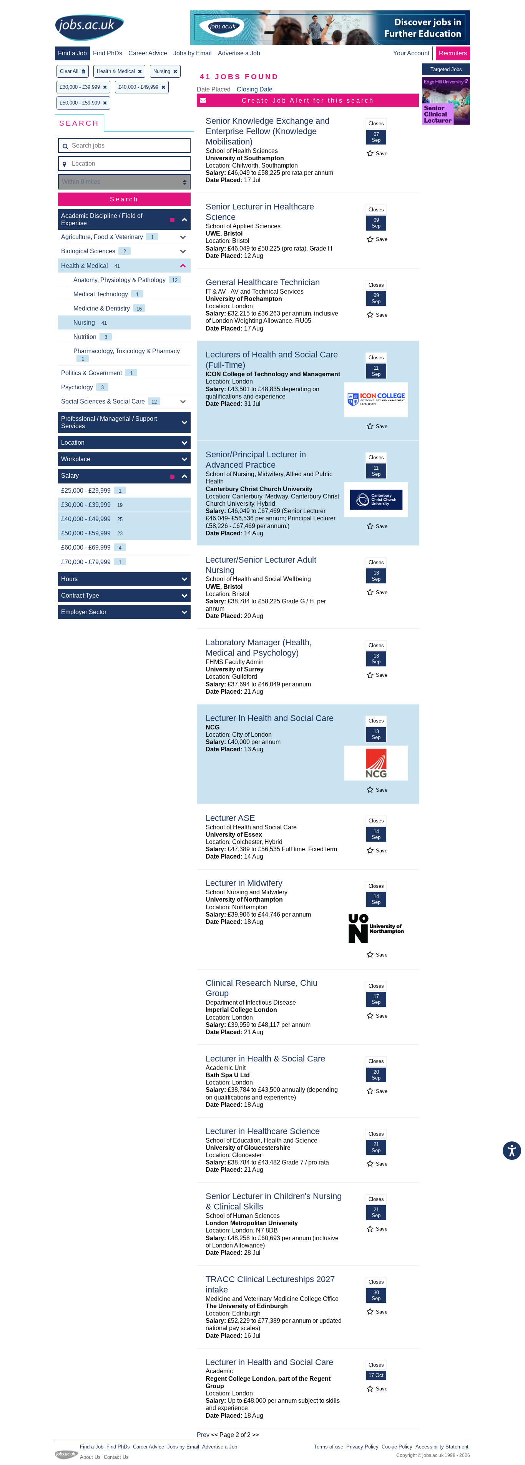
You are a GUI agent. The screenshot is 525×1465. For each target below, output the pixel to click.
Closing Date (254, 89)
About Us (90, 1457)
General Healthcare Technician (263, 282)
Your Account (411, 53)
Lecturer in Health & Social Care (265, 1058)
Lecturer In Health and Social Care (270, 718)
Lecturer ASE (230, 818)
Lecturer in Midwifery (244, 883)
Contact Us (116, 1457)
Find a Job (72, 53)
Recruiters (453, 53)
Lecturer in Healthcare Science (263, 1131)
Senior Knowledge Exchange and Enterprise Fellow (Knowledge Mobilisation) (267, 131)
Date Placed (214, 89)
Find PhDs (107, 53)
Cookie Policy (397, 1447)
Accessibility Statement (442, 1447)
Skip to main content (30, 6)
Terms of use (328, 1447)
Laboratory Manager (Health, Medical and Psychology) (259, 648)
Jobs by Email (192, 53)
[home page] (89, 28)
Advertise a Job (239, 53)
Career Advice (147, 53)
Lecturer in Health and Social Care (269, 1362)
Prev (203, 1435)
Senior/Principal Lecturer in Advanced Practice (256, 460)
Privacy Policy (362, 1447)
